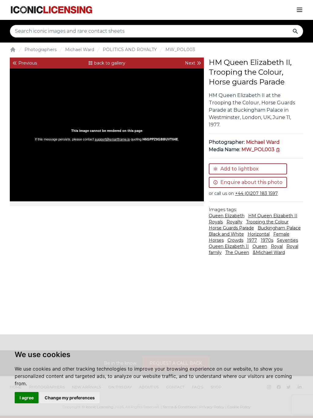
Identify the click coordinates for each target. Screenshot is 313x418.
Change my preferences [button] (70, 397)
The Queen (237, 252)
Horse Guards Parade (231, 228)
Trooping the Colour (267, 222)
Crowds (235, 240)
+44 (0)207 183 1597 (256, 193)
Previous (27, 63)
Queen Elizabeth (227, 215)
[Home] (13, 50)
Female (281, 234)
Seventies (287, 240)
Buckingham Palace (279, 228)
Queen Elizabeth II (229, 246)
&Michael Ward (269, 252)
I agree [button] (27, 397)
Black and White (226, 234)
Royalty (234, 222)
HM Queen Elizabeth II (272, 215)
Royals (216, 222)
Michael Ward (79, 49)
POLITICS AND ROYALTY (130, 49)
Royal (277, 246)
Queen (259, 246)
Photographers (40, 49)
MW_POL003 (180, 49)
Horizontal (259, 234)
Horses (216, 240)
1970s (267, 240)
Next (190, 63)
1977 (252, 240)
